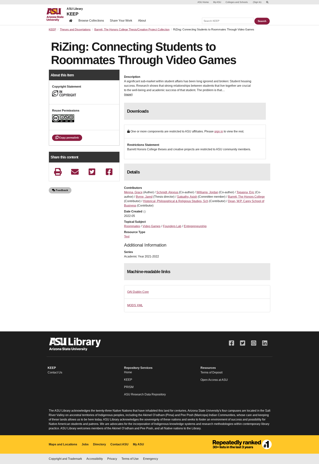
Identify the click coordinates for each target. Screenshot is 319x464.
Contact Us (55, 372)
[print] (58, 172)
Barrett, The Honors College (246, 196)
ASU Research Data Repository (145, 394)
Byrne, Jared (144, 196)
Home (128, 372)
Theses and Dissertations (75, 29)
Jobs (85, 444)
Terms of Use (130, 458)
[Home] (57, 14)
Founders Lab (172, 226)
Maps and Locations (63, 444)
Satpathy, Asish (187, 196)
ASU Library (75, 8)
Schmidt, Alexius (167, 192)
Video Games (151, 226)
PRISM (128, 387)
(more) (128, 94)
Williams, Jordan (207, 192)
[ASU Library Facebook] (231, 343)
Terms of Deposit (211, 372)
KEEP (72, 13)
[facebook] (109, 172)
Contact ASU (119, 444)
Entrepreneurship (195, 226)
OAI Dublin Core (138, 291)
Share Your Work (121, 20)
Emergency (150, 458)
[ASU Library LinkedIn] (264, 343)
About (142, 20)
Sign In (257, 2)
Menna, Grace (133, 192)
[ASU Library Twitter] (242, 343)
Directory (99, 444)
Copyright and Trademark (65, 458)
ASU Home (203, 2)
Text (126, 236)
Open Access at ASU (214, 379)
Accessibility (94, 458)
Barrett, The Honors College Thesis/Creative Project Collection (131, 29)
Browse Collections (91, 20)
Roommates (132, 226)
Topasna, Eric (245, 192)
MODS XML (135, 305)
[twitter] (92, 172)
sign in (218, 131)
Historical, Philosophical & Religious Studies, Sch (175, 201)
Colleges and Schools (237, 2)
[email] (75, 172)
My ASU (217, 2)
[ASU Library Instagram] (253, 343)
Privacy (112, 458)
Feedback (61, 190)
